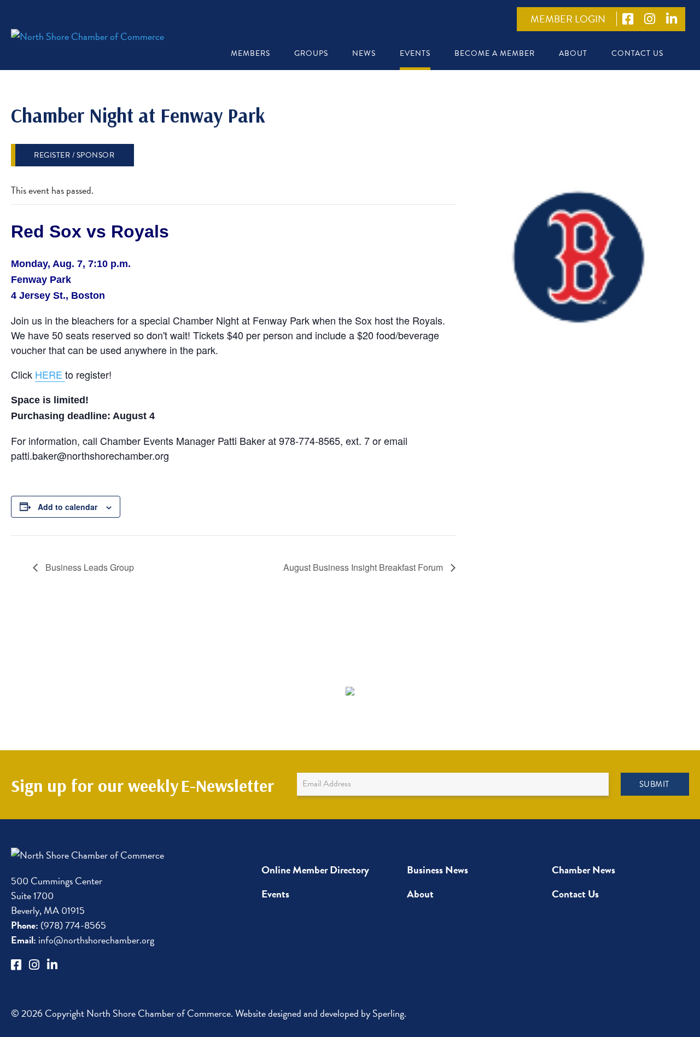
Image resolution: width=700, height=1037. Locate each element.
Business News (437, 870)
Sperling (388, 1013)
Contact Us (637, 53)
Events (415, 53)
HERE (50, 374)
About (573, 53)
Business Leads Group (88, 567)
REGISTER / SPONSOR (74, 155)
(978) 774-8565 (58, 925)
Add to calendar (67, 506)
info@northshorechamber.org (82, 939)
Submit (654, 784)
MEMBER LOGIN (567, 18)
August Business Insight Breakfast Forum (364, 567)
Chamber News (583, 870)
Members (250, 53)
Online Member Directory (315, 870)
